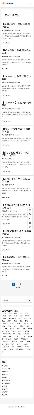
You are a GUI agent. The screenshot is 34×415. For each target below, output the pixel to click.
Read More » (6, 43)
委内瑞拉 (8, 339)
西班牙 (26, 323)
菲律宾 (5, 328)
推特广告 (4, 374)
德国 (21, 321)
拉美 (26, 313)
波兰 (18, 344)
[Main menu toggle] (30, 4)
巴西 (17, 336)
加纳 (4, 349)
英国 (26, 321)
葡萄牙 (22, 326)
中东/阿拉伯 (12, 318)
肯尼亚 (22, 341)
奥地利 (9, 326)
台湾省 (14, 331)
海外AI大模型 (6, 380)
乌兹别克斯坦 (20, 349)
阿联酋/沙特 (24, 339)
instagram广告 (6, 369)
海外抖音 (4, 386)
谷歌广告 (4, 392)
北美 (10, 313)
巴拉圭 (11, 349)
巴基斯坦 (26, 331)
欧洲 (10, 316)
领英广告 (4, 395)
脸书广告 (4, 389)
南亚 (4, 318)
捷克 (13, 346)
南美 (15, 313)
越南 (19, 334)
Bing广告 (4, 366)
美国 (25, 318)
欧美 (4, 316)
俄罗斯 (12, 323)
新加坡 (12, 328)
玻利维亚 (14, 341)
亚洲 (15, 316)
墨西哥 (9, 321)
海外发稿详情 (6, 383)
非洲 (21, 316)
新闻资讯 (4, 377)
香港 (18, 328)
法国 (15, 321)
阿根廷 (11, 336)
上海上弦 (3, 4)
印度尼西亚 (6, 334)
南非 (4, 336)
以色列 (16, 339)
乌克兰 (27, 346)
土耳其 (23, 336)
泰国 (14, 334)
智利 (13, 344)
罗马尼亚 (25, 344)
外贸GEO (5, 371)
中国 (20, 318)
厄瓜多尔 (6, 346)
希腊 (28, 326)
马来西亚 (26, 334)
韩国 (7, 331)
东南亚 (27, 316)
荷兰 (15, 326)
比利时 (19, 323)
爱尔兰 (5, 323)
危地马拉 (19, 346)
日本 (23, 328)
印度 (19, 331)
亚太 (21, 313)
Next (18, 287)
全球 (4, 313)
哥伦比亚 (6, 341)
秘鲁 (7, 344)
